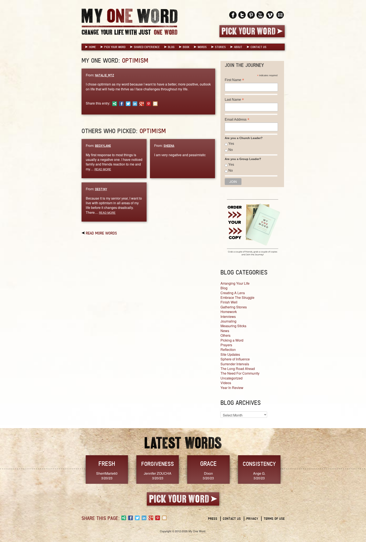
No (230, 150)
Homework (228, 311)
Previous (77, 469)
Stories (220, 47)
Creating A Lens (232, 292)
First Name (234, 79)
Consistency (259, 463)
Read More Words (101, 233)
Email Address (237, 119)
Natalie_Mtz (104, 75)
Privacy (252, 519)
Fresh (106, 463)
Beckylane (103, 146)
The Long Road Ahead (237, 368)
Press (212, 519)
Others (225, 335)
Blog (171, 47)
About (238, 47)
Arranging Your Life (235, 283)
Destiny (101, 189)
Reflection (228, 349)
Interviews (228, 316)
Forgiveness (157, 463)
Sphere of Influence (235, 359)
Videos (225, 382)
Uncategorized (231, 378)
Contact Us (258, 47)
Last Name (234, 99)
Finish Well (228, 302)
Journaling (228, 321)
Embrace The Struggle (237, 297)
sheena (169, 146)
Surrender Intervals (234, 363)
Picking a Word (231, 340)
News (224, 330)
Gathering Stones (233, 307)
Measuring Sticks (233, 325)
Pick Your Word (115, 47)
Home (92, 47)
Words (202, 47)
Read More (102, 169)
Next (289, 469)
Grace (208, 463)
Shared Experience (147, 47)
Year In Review (231, 387)
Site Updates (230, 354)
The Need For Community (239, 373)
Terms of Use (274, 519)
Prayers (226, 344)
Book (186, 47)
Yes (231, 143)
